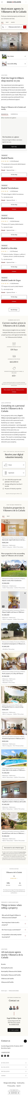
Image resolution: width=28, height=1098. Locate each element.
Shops (13, 22)
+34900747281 (5, 1052)
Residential (4, 114)
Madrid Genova (7, 218)
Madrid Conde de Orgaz (11, 280)
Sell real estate (5, 1067)
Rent (7, 22)
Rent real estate (5, 1071)
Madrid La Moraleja (9, 248)
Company (3, 1075)
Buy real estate (5, 1062)
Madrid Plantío (7, 158)
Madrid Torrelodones (9, 188)
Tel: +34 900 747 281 (14, 1024)
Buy (2, 22)
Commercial (14, 114)
